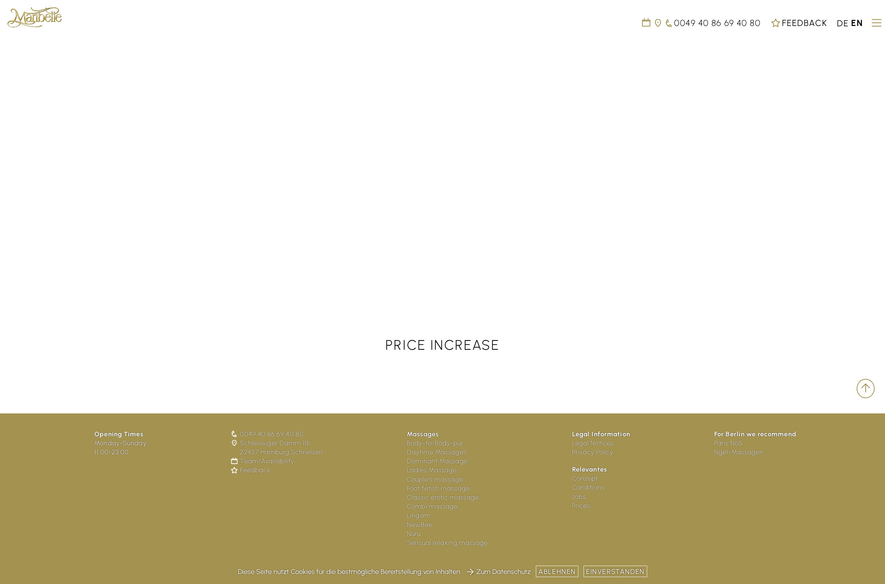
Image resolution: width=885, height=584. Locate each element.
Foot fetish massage (438, 488)
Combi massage (432, 506)
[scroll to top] (866, 388)
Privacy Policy (593, 452)
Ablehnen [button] (557, 571)
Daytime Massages (437, 452)
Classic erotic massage (443, 497)
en (857, 23)
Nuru (414, 534)
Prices (581, 506)
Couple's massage (435, 479)
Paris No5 (728, 443)
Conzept (585, 478)
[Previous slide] (14, 168)
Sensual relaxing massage (447, 543)
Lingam (418, 515)
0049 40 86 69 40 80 (271, 434)
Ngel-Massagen (739, 452)
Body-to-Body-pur (435, 443)
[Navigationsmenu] (875, 20)
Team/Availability (267, 461)
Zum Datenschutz (503, 571)
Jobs (579, 497)
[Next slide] (871, 168)
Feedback (803, 23)
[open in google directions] (658, 23)
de (843, 23)
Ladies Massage (432, 470)
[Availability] (646, 23)
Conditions (588, 487)
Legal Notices (593, 443)
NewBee (419, 525)
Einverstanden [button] (615, 571)
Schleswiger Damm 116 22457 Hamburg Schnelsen (281, 447)
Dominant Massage (437, 461)
